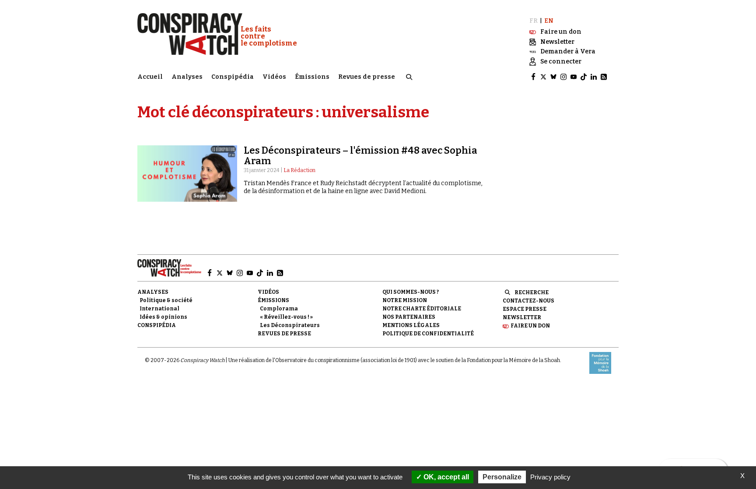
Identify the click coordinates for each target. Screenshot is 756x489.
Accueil (150, 77)
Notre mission (404, 300)
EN (548, 21)
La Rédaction (299, 170)
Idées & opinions (163, 317)
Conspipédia (232, 77)
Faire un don (530, 326)
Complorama (279, 309)
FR (533, 21)
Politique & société (166, 300)
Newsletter (522, 317)
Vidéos (274, 77)
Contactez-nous (528, 301)
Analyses (187, 77)
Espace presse (524, 309)
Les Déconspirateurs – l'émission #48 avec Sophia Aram (360, 155)
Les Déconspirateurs (290, 325)
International (159, 309)
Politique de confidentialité (428, 334)
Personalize (502, 477)
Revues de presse (366, 77)
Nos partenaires (408, 317)
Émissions (312, 77)
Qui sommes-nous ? (410, 292)
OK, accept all (445, 477)
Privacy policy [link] (550, 477)
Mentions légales (411, 325)
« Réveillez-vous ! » (286, 317)
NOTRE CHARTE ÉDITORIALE (421, 309)
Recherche (531, 292)
